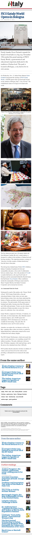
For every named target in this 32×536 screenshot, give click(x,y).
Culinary (3, 394)
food (10, 391)
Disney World (18, 391)
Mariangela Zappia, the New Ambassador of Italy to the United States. (12, 496)
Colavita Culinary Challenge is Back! (9, 501)
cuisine (25, 391)
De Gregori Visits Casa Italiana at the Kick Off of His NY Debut (12, 373)
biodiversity (12, 396)
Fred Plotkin (5, 467)
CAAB (28, 273)
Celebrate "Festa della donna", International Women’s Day (11, 516)
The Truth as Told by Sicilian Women (10, 490)
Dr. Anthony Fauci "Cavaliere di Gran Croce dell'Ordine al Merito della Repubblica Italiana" (13, 509)
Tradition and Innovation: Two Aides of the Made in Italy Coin (13, 484)
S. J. (3, 528)
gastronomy (9, 394)
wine (13, 391)
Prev (1, 35)
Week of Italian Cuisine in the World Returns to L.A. (13, 367)
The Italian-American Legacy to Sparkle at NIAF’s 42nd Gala (11, 380)
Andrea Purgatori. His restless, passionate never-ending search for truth (12, 471)
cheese (3, 396)
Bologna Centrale (22, 394)
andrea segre (4, 399)
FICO (23, 267)
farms (15, 394)
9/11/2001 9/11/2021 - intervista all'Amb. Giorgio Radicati (13, 478)
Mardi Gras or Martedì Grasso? (11, 531)
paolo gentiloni (13, 399)
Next (30, 35)
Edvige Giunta (5, 488)
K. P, (3, 513)
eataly (2, 391)
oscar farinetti (19, 396)
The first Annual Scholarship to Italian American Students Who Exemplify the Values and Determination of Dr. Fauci (13, 523)
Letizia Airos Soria (6, 475)
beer (7, 396)
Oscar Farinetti (13, 279)
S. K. (2, 19)
